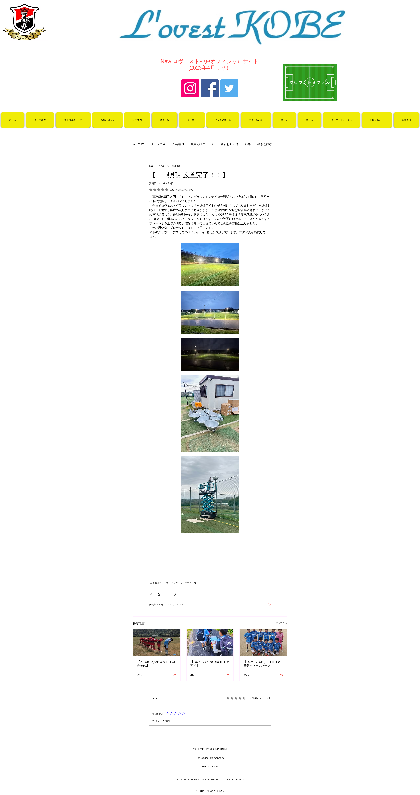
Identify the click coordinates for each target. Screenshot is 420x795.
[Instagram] (190, 88)
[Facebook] (210, 88)
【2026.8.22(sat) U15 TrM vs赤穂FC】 (156, 664)
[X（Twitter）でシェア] (158, 594)
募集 (248, 144)
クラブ (174, 583)
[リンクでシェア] (175, 594)
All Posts (138, 144)
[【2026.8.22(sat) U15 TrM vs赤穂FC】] (156, 642)
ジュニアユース (188, 583)
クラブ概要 (158, 144)
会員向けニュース (202, 144)
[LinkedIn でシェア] (166, 594)
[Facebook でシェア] (150, 594)
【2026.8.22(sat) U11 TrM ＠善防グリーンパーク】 (262, 664)
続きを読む (264, 144)
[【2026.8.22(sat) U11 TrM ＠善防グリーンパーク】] (263, 642)
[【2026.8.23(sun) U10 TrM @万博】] (210, 642)
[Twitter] (229, 88)
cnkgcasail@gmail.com (210, 757)
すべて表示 (281, 623)
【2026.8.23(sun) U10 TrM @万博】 (209, 664)
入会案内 (178, 144)
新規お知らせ (229, 144)
